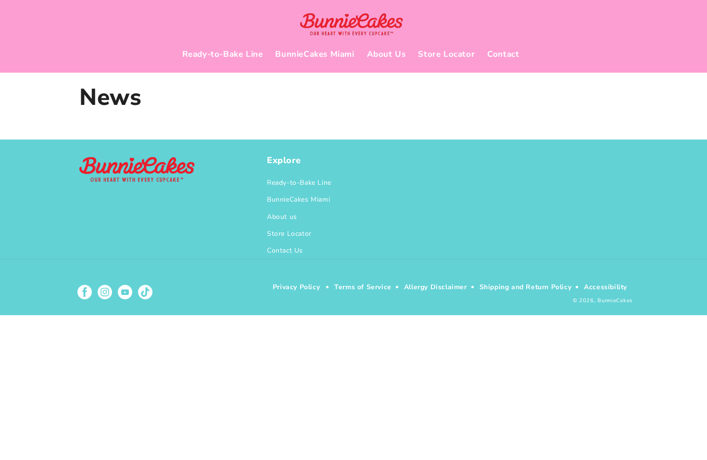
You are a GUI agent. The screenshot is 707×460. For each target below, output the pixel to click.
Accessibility (605, 287)
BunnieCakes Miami (298, 199)
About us (282, 216)
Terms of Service (362, 287)
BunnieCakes (614, 300)
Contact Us (285, 250)
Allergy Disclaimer (435, 287)
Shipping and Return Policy (526, 287)
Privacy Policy (296, 287)
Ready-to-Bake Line (299, 182)
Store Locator (289, 233)
